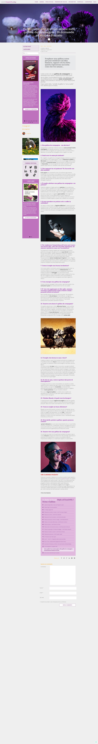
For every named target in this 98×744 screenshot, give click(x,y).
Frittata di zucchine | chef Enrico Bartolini (52, 514)
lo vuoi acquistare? (30, 217)
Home (36, 1)
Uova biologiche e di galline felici (50, 546)
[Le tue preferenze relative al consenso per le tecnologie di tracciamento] (96, 742)
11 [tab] (33, 122)
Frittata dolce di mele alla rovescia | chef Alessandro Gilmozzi (57, 527)
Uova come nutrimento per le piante (51, 552)
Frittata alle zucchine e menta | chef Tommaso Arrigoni (55, 512)
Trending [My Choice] (61, 1)
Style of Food (49, 1)
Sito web (42, 597)
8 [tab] (37, 121)
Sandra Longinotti (45, 48)
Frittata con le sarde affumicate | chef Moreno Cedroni (55, 522)
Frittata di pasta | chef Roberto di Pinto (52, 524)
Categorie (26, 49)
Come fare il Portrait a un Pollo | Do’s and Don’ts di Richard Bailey (57, 544)
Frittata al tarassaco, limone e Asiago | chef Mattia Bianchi (56, 519)
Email (41, 592)
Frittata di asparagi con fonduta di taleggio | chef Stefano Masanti (57, 529)
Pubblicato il (46, 49)
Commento (43, 566)
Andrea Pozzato (65, 478)
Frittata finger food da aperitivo (50, 507)
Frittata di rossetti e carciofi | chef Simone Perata (54, 531)
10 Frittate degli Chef (48, 509)
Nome (41, 588)
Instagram (26, 126)
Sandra (42, 1)
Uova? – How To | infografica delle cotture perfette (55, 539)
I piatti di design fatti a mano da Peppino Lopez (54, 505)
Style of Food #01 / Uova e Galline (58, 501)
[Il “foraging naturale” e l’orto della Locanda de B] (30, 146)
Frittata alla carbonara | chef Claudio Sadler (53, 534)
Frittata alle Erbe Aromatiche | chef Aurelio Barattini (55, 517)
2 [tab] (32, 237)
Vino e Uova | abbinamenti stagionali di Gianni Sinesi (55, 541)
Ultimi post (27, 46)
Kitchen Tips (72, 1)
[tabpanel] (30, 85)
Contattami (88, 1)
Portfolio (80, 1)
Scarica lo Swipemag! (31, 109)
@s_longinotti (26, 129)
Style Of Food (49, 46)
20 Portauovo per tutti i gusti (50, 536)
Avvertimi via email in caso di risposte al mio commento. (53, 602)
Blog (95, 1)
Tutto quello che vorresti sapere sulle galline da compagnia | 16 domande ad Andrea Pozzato (58, 549)
